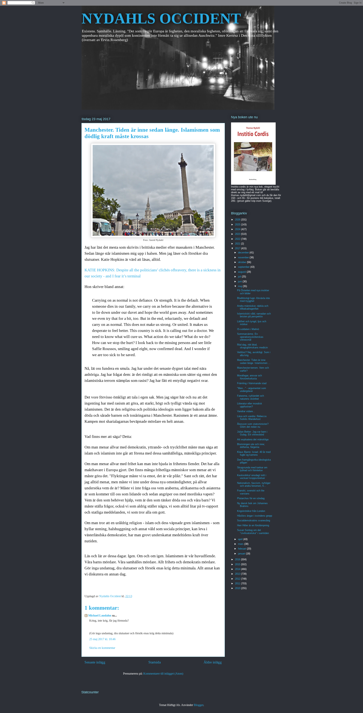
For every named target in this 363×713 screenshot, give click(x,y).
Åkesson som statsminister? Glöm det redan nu (252, 425)
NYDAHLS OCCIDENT (161, 18)
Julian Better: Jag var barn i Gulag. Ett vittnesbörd (252, 433)
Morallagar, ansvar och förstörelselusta (249, 377)
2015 (238, 564)
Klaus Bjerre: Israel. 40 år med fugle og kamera (254, 453)
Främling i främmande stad (251, 383)
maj (240, 286)
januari (242, 553)
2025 (238, 224)
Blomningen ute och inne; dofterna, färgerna (251, 446)
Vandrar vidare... (246, 411)
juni (240, 281)
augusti (242, 271)
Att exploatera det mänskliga (252, 439)
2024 (238, 229)
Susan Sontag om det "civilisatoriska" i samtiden (253, 532)
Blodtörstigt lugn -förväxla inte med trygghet (253, 300)
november (244, 257)
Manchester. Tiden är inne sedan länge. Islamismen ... (253, 361)
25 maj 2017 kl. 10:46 (102, 639)
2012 (238, 578)
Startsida (154, 662)
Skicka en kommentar (102, 647)
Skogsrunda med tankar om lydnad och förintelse (252, 469)
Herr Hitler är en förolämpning (253, 525)
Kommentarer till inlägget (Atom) (163, 673)
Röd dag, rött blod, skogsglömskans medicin (252, 346)
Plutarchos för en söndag (250, 498)
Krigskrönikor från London (251, 511)
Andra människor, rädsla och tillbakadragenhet (252, 307)
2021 (238, 243)
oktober (242, 262)
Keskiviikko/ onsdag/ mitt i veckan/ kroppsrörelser (251, 477)
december (244, 252)
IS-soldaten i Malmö (248, 329)
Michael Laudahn (99, 615)
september (244, 266)
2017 (238, 248)
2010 (238, 588)
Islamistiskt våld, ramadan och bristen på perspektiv (254, 315)
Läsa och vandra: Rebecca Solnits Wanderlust (251, 418)
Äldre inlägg (213, 662)
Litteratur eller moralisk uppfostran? (249, 405)
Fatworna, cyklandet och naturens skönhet (250, 397)
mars (241, 544)
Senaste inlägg (95, 662)
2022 (238, 238)
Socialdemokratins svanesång (253, 520)
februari (242, 548)
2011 (238, 583)
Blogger (198, 705)
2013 (238, 573)
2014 (238, 569)
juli (240, 276)
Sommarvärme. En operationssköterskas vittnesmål (250, 336)
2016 (238, 559)
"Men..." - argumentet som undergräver (251, 390)
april (240, 539)
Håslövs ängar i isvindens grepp (254, 515)
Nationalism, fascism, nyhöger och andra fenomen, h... (253, 484)
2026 (238, 219)
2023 (238, 234)
